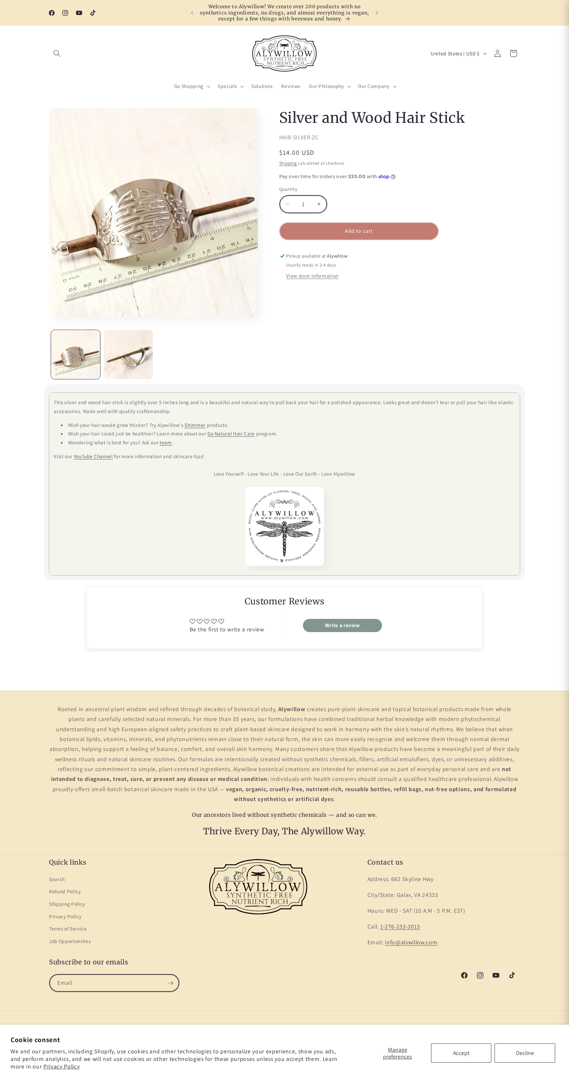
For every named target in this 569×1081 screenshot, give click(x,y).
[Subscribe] (170, 983)
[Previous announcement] (192, 13)
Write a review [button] (342, 625)
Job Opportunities (70, 941)
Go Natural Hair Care (231, 433)
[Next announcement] (377, 13)
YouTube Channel (93, 456)
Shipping (288, 163)
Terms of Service (68, 928)
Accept (461, 1053)
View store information (312, 275)
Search (57, 879)
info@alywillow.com (411, 942)
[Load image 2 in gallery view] (128, 354)
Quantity (288, 189)
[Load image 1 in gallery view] (75, 354)
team (166, 442)
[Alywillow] (284, 526)
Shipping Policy (67, 904)
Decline (525, 1053)
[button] (57, 53)
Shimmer (194, 425)
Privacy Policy (61, 1066)
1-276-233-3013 (400, 926)
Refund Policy (65, 891)
